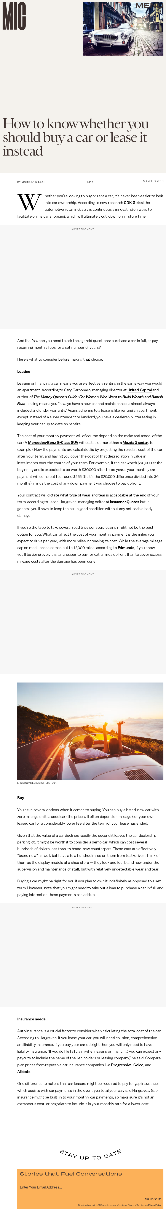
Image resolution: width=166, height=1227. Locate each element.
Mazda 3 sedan (135, 443)
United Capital (140, 390)
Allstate (23, 1072)
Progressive (121, 1065)
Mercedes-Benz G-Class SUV (53, 443)
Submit (153, 1199)
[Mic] (14, 16)
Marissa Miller (33, 181)
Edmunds (126, 548)
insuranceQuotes (124, 502)
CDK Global (134, 203)
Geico (138, 1065)
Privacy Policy (154, 1205)
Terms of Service (136, 1205)
